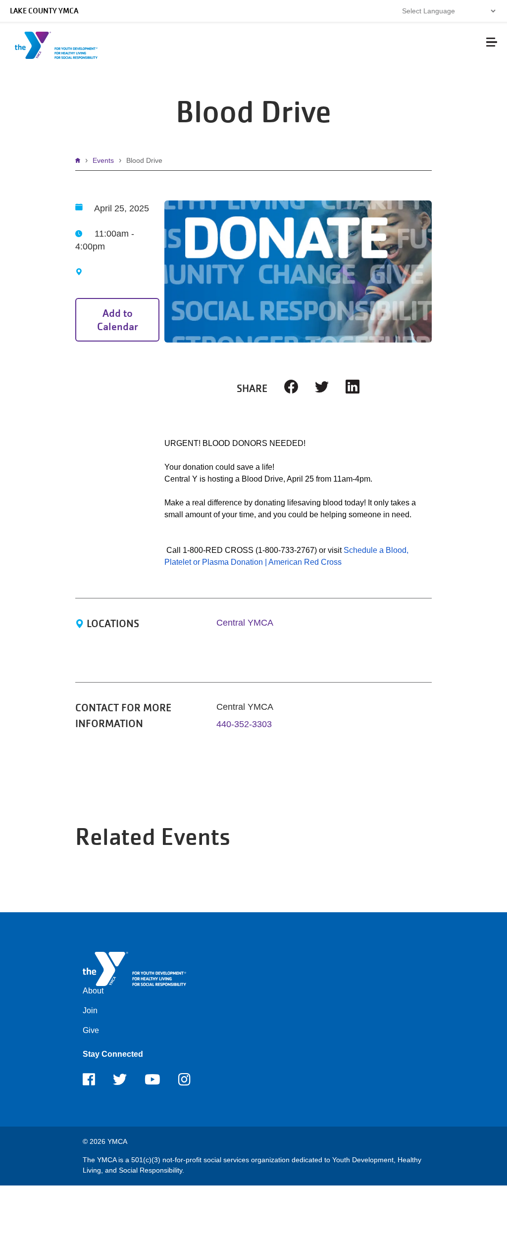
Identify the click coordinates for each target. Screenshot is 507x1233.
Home (80, 160)
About (93, 990)
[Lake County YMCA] (134, 968)
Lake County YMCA (44, 11)
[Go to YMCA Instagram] (184, 1082)
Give (91, 1030)
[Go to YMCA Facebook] (89, 1082)
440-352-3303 (244, 724)
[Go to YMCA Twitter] (120, 1082)
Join (90, 1010)
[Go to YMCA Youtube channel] (152, 1082)
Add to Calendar (117, 319)
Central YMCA (244, 623)
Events (103, 160)
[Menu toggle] (491, 42)
